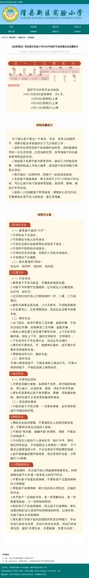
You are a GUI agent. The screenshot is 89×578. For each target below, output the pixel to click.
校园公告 (55, 31)
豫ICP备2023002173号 (38, 567)
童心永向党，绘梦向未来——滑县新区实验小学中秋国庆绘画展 (31, 561)
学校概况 (33, 27)
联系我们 (78, 31)
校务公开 (78, 27)
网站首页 (12, 37)
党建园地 (33, 31)
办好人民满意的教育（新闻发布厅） (22, 558)
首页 (11, 27)
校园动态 (55, 27)
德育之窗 (11, 31)
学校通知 (31, 37)
